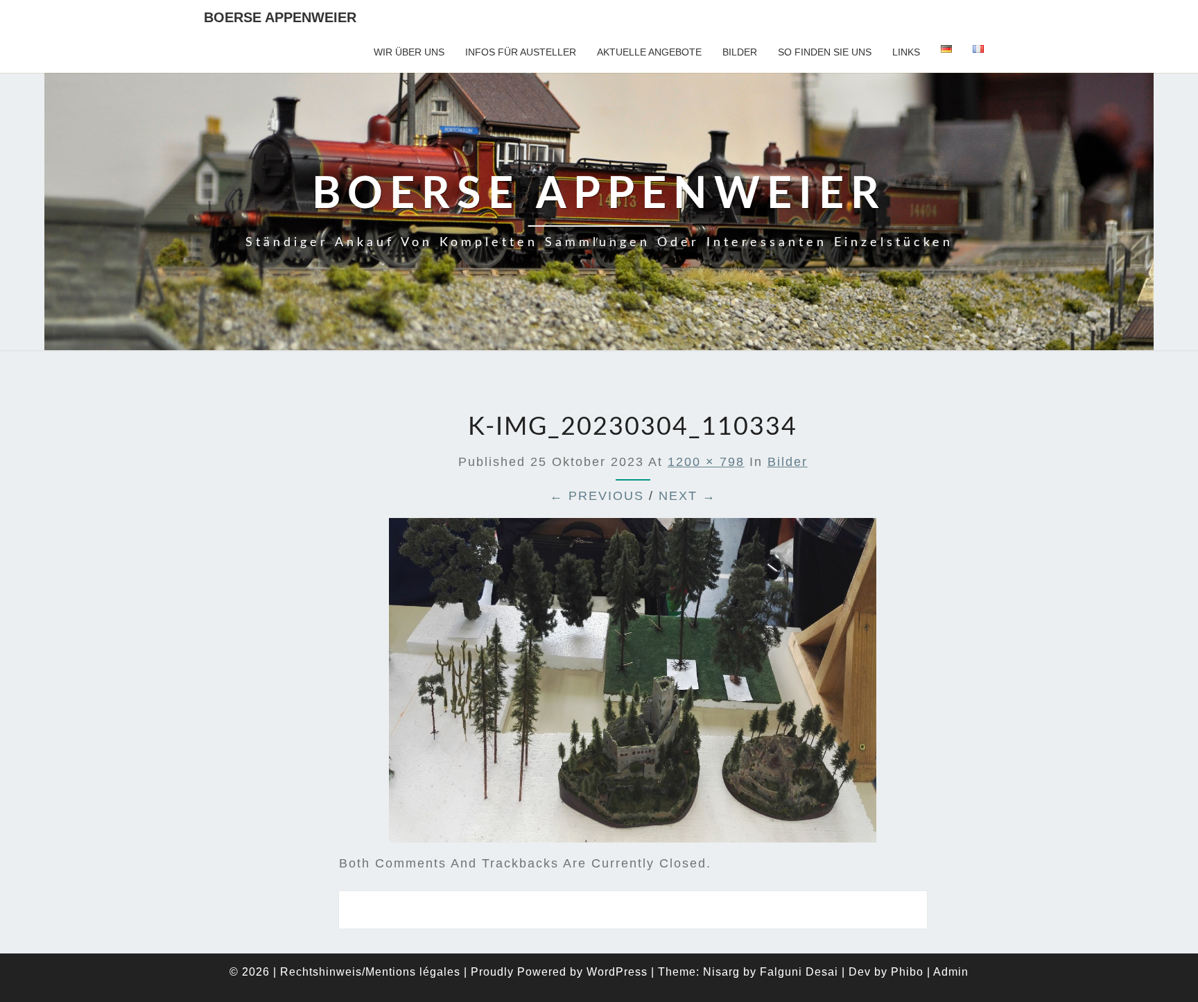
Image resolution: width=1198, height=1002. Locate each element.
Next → (687, 496)
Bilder (739, 52)
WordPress (617, 972)
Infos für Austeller (520, 52)
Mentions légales (412, 972)
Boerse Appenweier (280, 17)
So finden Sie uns (824, 52)
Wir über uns (409, 52)
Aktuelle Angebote (649, 52)
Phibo (907, 972)
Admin (951, 972)
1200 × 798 (706, 462)
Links (906, 52)
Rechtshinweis (321, 972)
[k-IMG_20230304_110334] (632, 686)
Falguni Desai (799, 972)
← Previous (597, 496)
